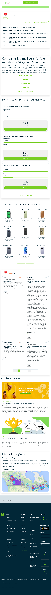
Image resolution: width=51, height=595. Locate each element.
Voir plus (21, 195)
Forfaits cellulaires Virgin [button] (25, 75)
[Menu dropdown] (42, 3)
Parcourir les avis (26, 22)
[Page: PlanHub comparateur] (7, 2)
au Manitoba (8, 525)
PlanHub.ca (8, 579)
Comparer (29, 262)
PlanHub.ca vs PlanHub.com (33, 566)
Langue (42, 532)
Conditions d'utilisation (29, 579)
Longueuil (23, 528)
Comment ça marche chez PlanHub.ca (33, 539)
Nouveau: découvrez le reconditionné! (25, 7)
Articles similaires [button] (25, 83)
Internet (23, 514)
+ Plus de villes (24, 550)
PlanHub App (33, 543)
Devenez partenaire (34, 553)
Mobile (7, 514)
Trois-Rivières (23, 531)
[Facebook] (41, 517)
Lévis (22, 545)
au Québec (8, 539)
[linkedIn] (41, 519)
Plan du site (17, 582)
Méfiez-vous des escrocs (33, 561)
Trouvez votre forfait (29, 2)
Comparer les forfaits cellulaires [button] (26, 91)
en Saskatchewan (9, 542)
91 (31, 371)
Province (42, 541)
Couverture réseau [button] (25, 87)
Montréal (8, 556)
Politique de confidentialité (41, 579)
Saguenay (23, 539)
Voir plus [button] (25, 129)
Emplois (32, 549)
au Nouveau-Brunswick (10, 528)
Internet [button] (11, 18)
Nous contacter (33, 546)
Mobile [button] (4, 18)
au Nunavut (8, 534)
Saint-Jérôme (23, 547)
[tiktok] (44, 519)
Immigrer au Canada (34, 517)
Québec (22, 520)
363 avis (11, 271)
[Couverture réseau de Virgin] (25, 481)
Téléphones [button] (25, 79)
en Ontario (8, 536)
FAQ (31, 523)
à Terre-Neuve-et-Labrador (11, 545)
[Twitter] (46, 517)
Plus (28, 333)
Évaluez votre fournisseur (40, 22)
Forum (31, 520)
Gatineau (23, 525)
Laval (22, 536)
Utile (6, 292)
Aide (31, 514)
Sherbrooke (23, 523)
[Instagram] (44, 517)
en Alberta (8, 517)
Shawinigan (23, 542)
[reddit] (46, 519)
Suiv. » (35, 371)
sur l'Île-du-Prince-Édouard (11, 523)
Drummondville (24, 534)
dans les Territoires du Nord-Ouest (12, 548)
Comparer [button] (29, 195)
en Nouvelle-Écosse (10, 531)
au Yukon (8, 551)
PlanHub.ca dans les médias (33, 557)
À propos (32, 530)
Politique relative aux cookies (7, 582)
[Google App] (45, 528)
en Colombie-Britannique (11, 520)
